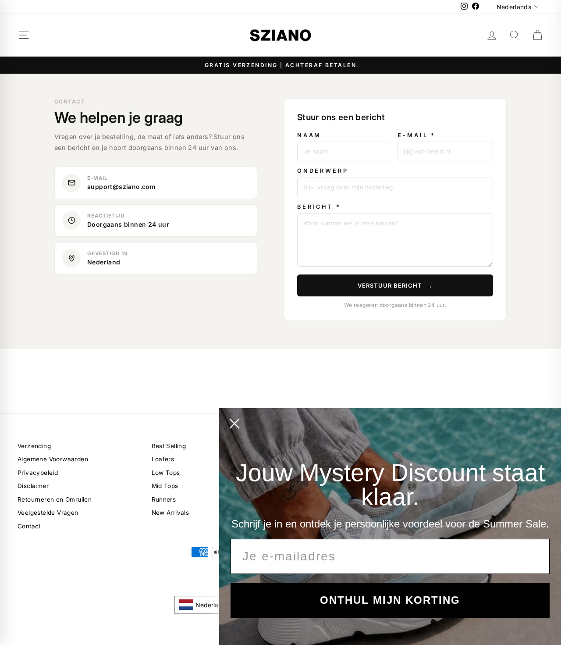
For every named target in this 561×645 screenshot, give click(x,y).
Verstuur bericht (395, 285)
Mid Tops (165, 485)
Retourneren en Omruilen (55, 499)
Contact (29, 526)
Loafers (163, 459)
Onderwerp (322, 170)
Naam (309, 135)
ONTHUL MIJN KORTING (390, 600)
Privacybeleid (38, 472)
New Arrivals (170, 512)
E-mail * (417, 135)
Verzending (34, 445)
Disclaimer (33, 485)
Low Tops (166, 472)
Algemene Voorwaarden (53, 459)
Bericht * (319, 206)
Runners (164, 499)
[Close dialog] (234, 424)
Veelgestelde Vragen (48, 512)
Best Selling (169, 445)
